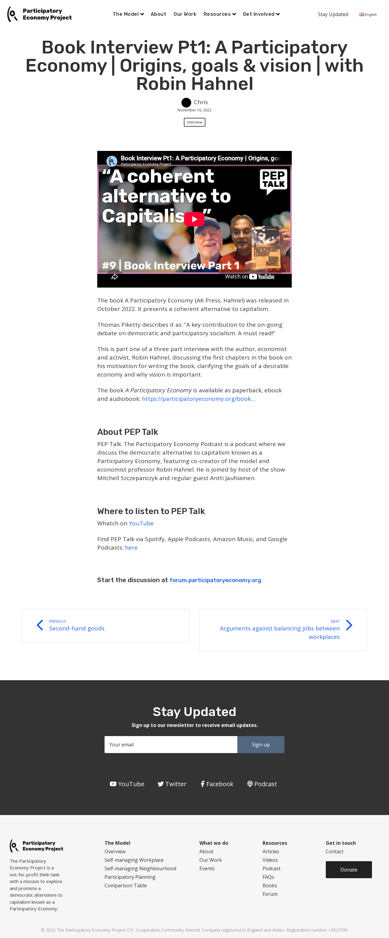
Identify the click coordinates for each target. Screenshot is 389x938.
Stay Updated (333, 14)
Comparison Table (126, 885)
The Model (126, 14)
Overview (115, 851)
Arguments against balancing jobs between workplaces (280, 630)
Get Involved (259, 14)
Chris (201, 102)
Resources (218, 14)
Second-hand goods (77, 626)
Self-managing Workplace (134, 860)
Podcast (272, 868)
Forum (270, 894)
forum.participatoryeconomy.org (215, 580)
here (131, 547)
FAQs (268, 877)
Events (207, 868)
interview (194, 122)
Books (270, 885)
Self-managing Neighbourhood (140, 868)
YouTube (141, 523)
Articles (271, 851)
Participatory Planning (130, 877)
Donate (348, 869)
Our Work (185, 14)
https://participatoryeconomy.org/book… (198, 399)
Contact (334, 851)
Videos (270, 860)
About (158, 14)
